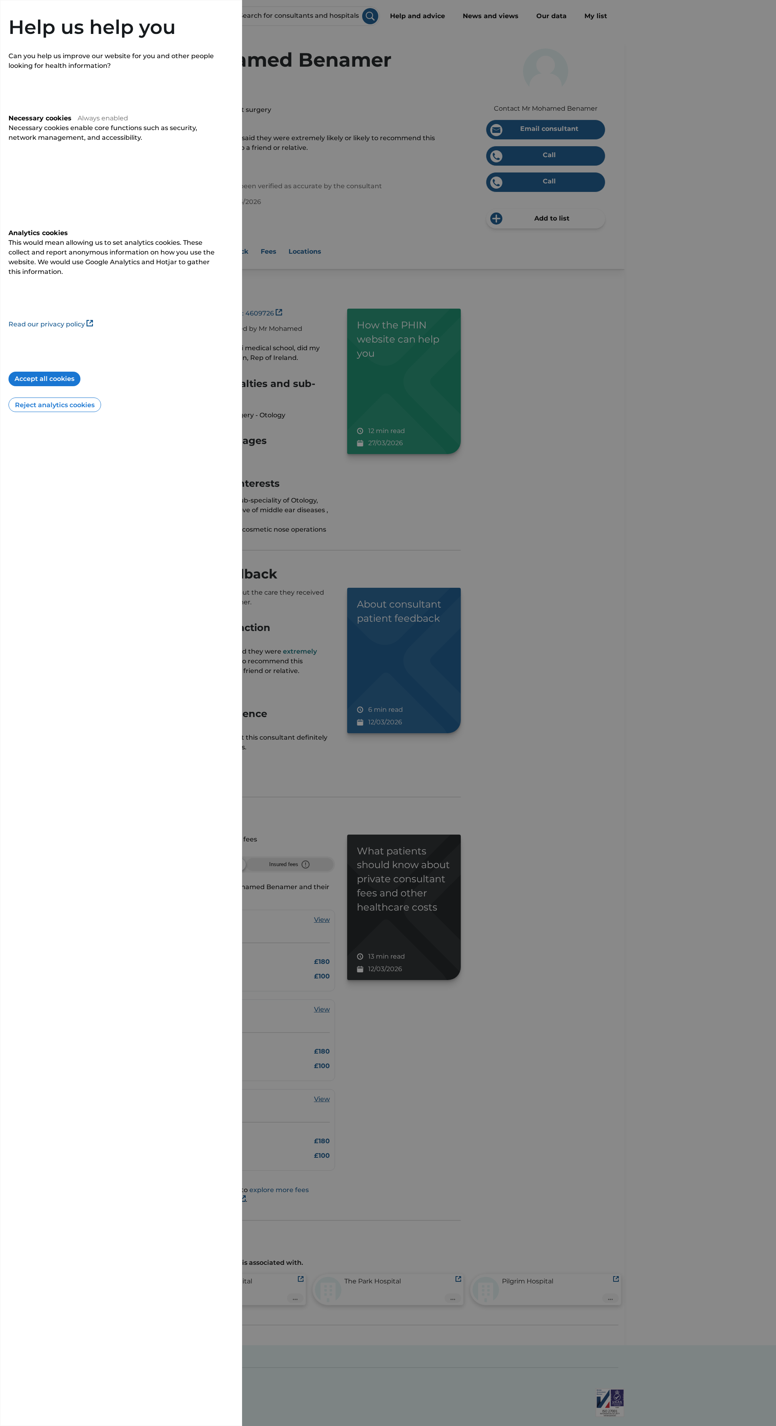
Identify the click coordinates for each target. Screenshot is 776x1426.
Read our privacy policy (46, 324)
